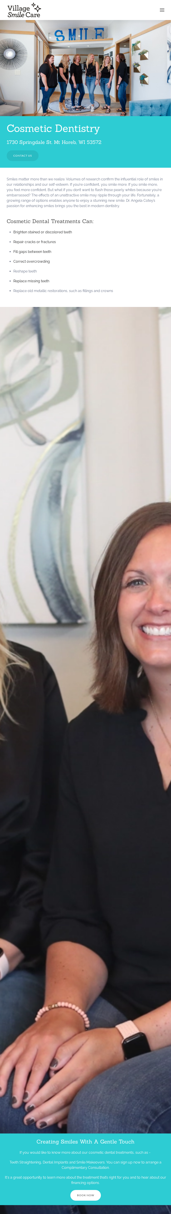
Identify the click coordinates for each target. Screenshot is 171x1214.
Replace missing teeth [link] (31, 281)
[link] (24, 10)
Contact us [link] (22, 155)
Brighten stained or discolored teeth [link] (42, 232)
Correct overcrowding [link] (31, 261)
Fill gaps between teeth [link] (32, 252)
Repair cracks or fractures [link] (34, 242)
